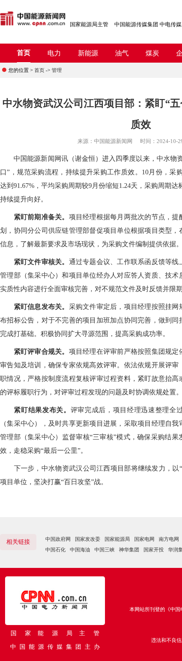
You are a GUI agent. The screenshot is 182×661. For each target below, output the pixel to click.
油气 (122, 53)
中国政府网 (58, 539)
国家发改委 (87, 539)
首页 (23, 52)
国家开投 (153, 550)
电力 (54, 53)
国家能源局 (117, 539)
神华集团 (129, 550)
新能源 (88, 53)
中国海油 (80, 550)
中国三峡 (104, 550)
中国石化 (55, 550)
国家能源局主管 (89, 24)
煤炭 (152, 53)
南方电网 (169, 539)
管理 (57, 70)
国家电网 (144, 539)
